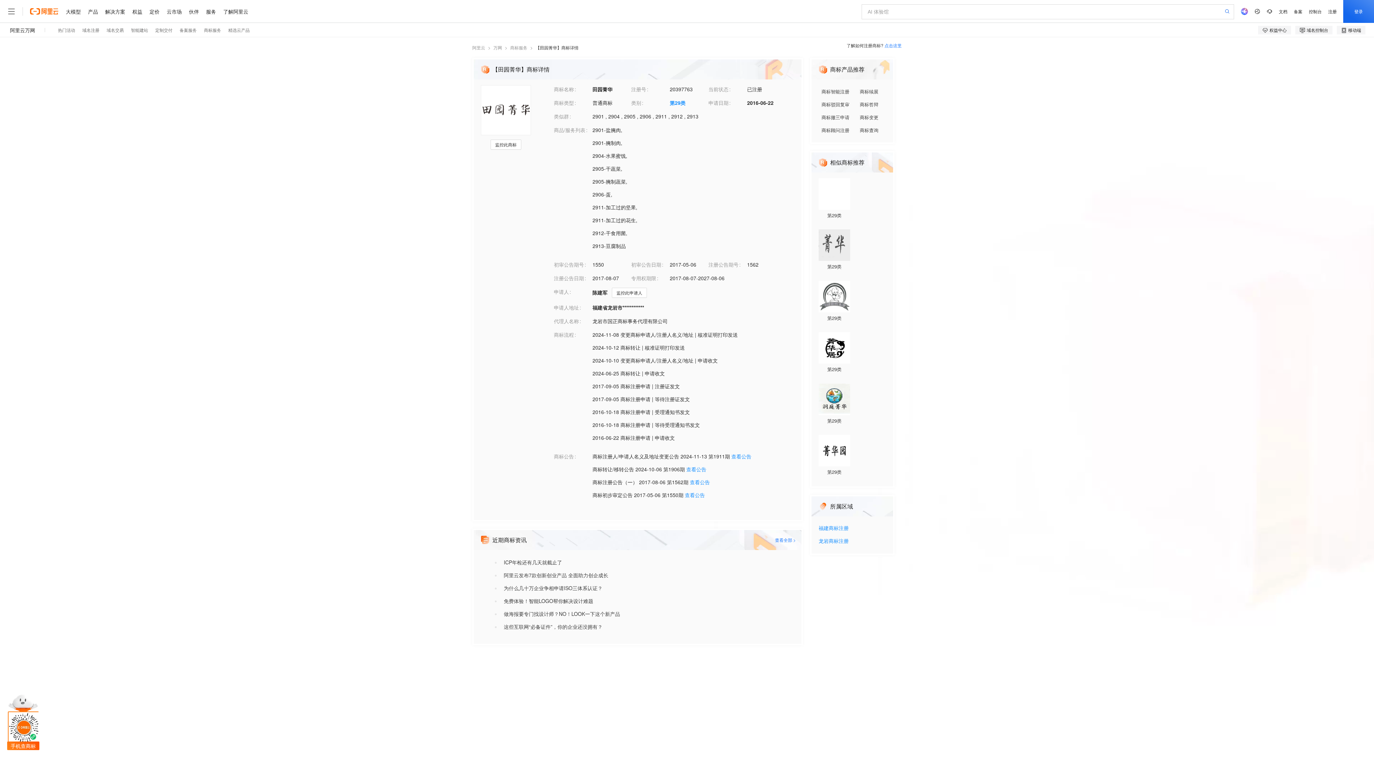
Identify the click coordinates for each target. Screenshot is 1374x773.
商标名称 (564, 89)
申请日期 (718, 102)
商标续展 (869, 91)
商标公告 (564, 456)
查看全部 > (785, 540)
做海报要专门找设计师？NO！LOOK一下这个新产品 (562, 613)
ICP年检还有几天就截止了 (533, 562)
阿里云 (478, 47)
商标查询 (869, 130)
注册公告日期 (569, 278)
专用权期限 (643, 278)
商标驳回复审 (835, 104)
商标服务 (518, 47)
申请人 (561, 291)
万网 (497, 47)
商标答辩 (869, 104)
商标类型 (564, 102)
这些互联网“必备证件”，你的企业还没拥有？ (553, 626)
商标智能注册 (835, 91)
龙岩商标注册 (834, 541)
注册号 (638, 89)
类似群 (561, 116)
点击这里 (893, 45)
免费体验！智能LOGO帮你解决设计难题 (548, 600)
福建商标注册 (834, 528)
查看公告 (741, 456)
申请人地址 (566, 307)
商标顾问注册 (835, 130)
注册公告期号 (723, 264)
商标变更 (869, 117)
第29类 (678, 102)
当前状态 (718, 89)
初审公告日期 (646, 264)
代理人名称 (566, 321)
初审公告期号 (569, 264)
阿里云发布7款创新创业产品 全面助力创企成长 (556, 575)
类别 (636, 102)
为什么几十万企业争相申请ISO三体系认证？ (553, 588)
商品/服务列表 (569, 129)
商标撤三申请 (835, 117)
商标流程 (564, 334)
